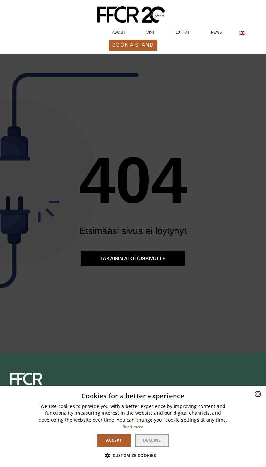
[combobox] (258, 394)
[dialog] (133, 426)
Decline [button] (152, 440)
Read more (133, 427)
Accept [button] (114, 440)
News (216, 32)
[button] (133, 45)
